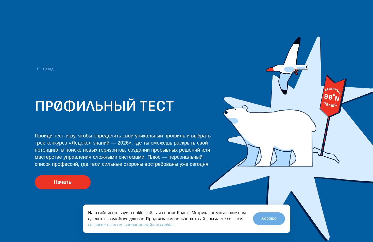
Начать (63, 182)
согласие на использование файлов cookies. (132, 225)
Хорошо (269, 218)
